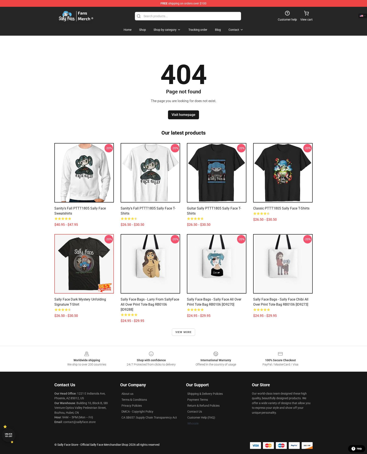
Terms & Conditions (134, 399)
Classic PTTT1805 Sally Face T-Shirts (281, 208)
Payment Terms (197, 399)
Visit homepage (183, 115)
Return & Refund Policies (203, 405)
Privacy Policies (131, 405)
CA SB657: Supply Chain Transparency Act (149, 417)
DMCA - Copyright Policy (137, 411)
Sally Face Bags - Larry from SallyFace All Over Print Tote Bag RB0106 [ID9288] (150, 304)
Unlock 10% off (8, 435)
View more (183, 332)
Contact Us (194, 411)
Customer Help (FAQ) (201, 417)
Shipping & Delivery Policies (205, 393)
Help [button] (359, 448)
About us (127, 393)
